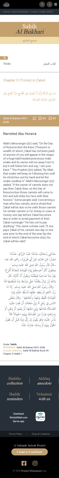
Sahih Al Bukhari (20, 11)
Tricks (34, 11)
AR (54, 118)
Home (6, 11)
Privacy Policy (15, 434)
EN (44, 118)
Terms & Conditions (41, 434)
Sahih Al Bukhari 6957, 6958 (31, 347)
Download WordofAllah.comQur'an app (19, 418)
